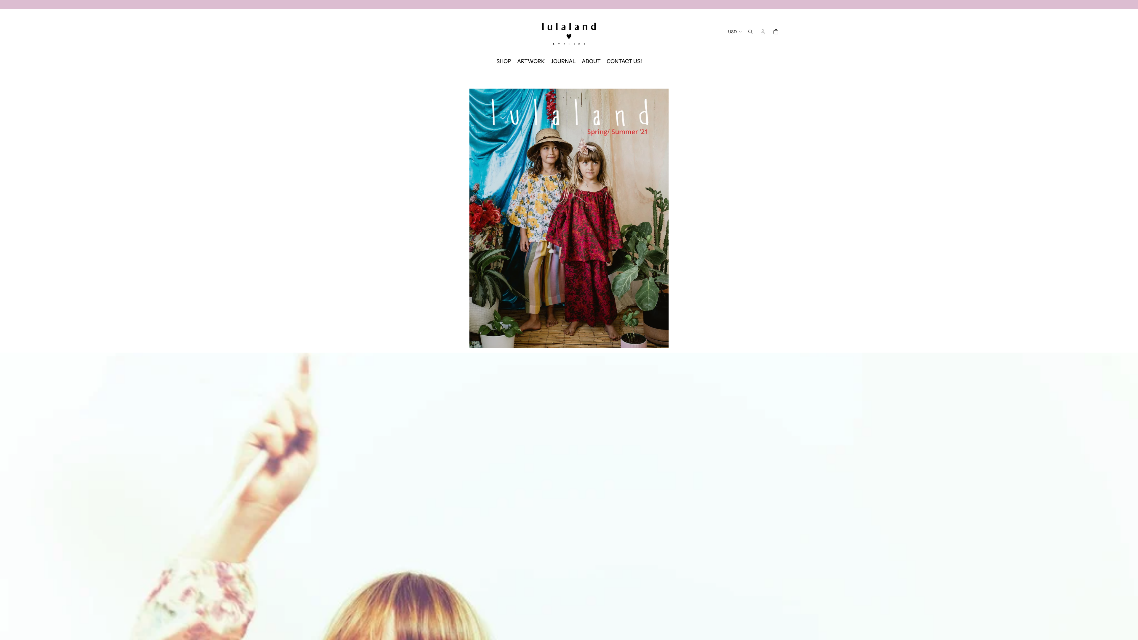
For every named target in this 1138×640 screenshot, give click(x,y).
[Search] (750, 31)
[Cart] (775, 31)
